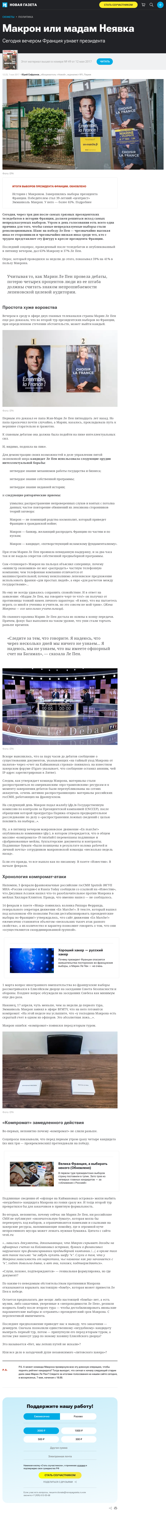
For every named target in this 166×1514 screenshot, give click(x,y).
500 (40, 1439)
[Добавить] (160, 5)
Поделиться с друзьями (58, 1482)
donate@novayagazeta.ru (69, 1492)
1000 (78, 1430)
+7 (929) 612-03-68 (41, 1495)
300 (78, 1439)
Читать (105, 61)
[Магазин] (143, 5)
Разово (78, 1416)
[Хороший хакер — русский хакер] (61, 958)
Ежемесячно (41, 1416)
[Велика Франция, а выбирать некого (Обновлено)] (61, 1171)
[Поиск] (151, 5)
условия (81, 1465)
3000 (40, 1430)
